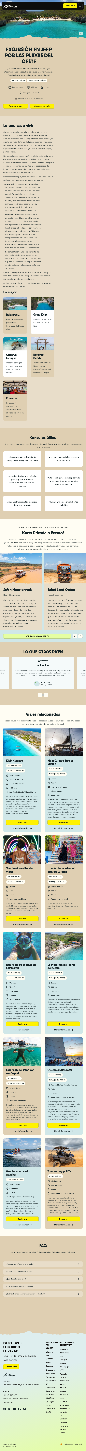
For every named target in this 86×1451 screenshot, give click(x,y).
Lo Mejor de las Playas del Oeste (50, 1407)
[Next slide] (80, 636)
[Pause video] (43, 20)
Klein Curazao (49, 1364)
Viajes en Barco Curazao (50, 1355)
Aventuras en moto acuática (50, 1394)
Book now (70, 6)
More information (21, 828)
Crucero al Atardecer (50, 1371)
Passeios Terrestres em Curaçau (64, 1354)
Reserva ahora (15, 106)
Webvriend (78, 1444)
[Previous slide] (75, 636)
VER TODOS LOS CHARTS (37, 636)
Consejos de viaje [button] (42, 106)
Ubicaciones (11, 1367)
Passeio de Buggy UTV (64, 1366)
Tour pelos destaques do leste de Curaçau (65, 1412)
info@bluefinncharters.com (15, 1399)
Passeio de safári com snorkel (64, 1396)
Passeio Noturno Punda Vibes (64, 1428)
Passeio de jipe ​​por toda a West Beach (64, 1381)
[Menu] (80, 5)
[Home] (10, 5)
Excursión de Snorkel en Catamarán (51, 1382)
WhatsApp (8, 1402)
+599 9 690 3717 (10, 1395)
